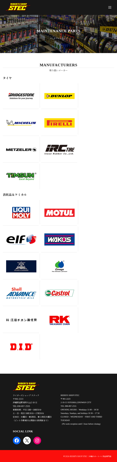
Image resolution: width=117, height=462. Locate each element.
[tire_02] (59, 96)
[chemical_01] (21, 213)
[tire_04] (59, 123)
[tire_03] (21, 123)
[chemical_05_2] (21, 266)
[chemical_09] (59, 293)
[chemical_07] (21, 293)
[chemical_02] (59, 213)
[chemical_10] (21, 347)
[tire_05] (21, 150)
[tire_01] (21, 96)
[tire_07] (21, 176)
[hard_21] (21, 320)
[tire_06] (59, 150)
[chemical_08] (59, 320)
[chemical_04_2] (59, 239)
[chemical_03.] (21, 239)
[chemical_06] (59, 266)
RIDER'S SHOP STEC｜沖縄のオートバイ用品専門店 (90, 456)
